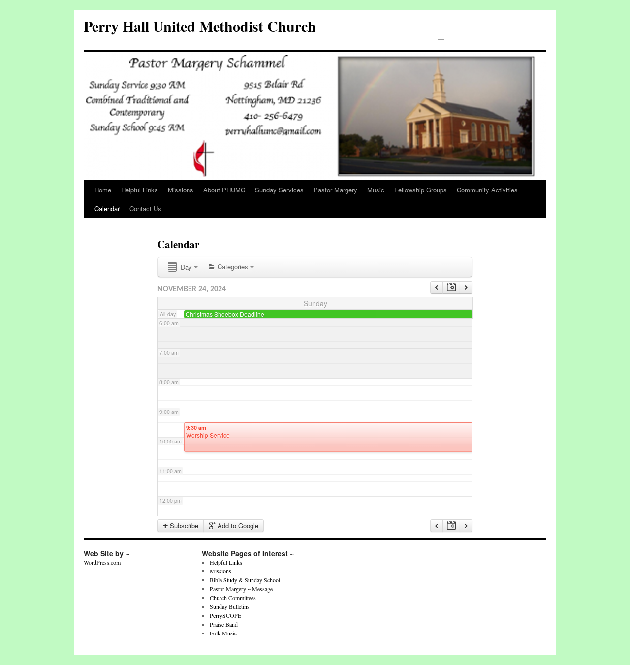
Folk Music (223, 633)
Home (102, 189)
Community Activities (487, 189)
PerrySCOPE (225, 615)
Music (375, 189)
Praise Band (224, 624)
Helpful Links (139, 189)
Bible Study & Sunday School (245, 580)
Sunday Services (279, 189)
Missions (180, 189)
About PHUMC (224, 189)
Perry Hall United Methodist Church (200, 25)
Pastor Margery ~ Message (241, 589)
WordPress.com (102, 562)
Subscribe (183, 525)
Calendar (107, 208)
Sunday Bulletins (230, 606)
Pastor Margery (335, 189)
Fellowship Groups (420, 189)
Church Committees (233, 598)
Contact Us (145, 208)
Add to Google (237, 525)
